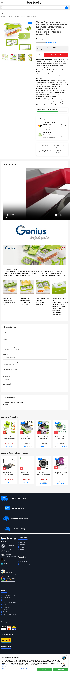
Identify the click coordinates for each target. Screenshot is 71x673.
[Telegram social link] (57, 148)
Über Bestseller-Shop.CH (10, 595)
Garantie (5, 609)
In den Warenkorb (56, 55)
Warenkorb (23, 549)
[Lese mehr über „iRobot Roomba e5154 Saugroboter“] (39, 468)
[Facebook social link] (59, 146)
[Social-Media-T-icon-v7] (4, 652)
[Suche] (66, 7)
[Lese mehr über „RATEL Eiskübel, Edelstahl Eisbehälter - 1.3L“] (21, 468)
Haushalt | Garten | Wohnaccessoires (12, 16)
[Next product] (6, 13)
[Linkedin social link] (55, 148)
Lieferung (6, 607)
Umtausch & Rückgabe (9, 602)
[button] (3, 36)
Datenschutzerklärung (9, 614)
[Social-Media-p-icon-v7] (13, 652)
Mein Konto (23, 542)
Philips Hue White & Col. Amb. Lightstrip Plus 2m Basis (60, 473)
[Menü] (67, 656)
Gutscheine (6, 612)
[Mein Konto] (67, 2)
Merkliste (22, 545)
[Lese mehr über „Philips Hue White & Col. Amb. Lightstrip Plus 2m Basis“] (56, 467)
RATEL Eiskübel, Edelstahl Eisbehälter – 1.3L (26, 474)
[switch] (64, 666)
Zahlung (5, 605)
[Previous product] (2, 13)
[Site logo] (35, 2)
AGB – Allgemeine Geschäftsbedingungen (15, 600)
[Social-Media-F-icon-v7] (1, 652)
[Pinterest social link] (63, 146)
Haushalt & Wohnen (32, 16)
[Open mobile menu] (2, 2)
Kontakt (22, 547)
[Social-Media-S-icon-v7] (7, 652)
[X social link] (61, 146)
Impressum (6, 598)
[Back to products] (4, 13)
